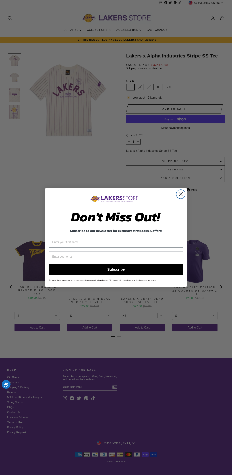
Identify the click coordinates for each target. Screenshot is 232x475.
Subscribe (116, 269)
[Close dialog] (180, 194)
